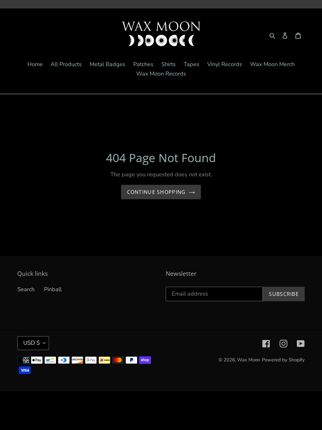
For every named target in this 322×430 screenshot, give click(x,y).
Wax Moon (248, 360)
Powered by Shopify (283, 360)
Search (26, 289)
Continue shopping (156, 192)
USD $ (31, 343)
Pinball (53, 289)
